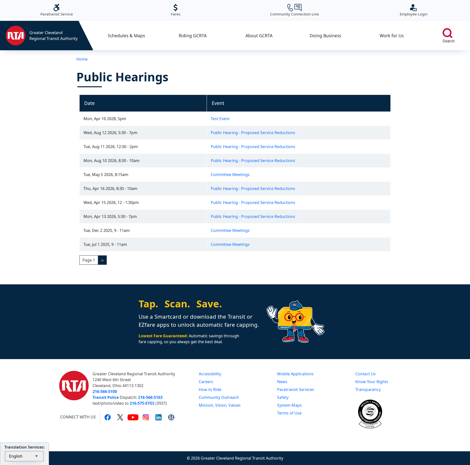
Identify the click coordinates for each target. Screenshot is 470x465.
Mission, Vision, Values (220, 405)
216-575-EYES (142, 403)
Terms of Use (289, 413)
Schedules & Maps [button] (126, 35)
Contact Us (365, 374)
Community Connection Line (294, 10)
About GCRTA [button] (259, 35)
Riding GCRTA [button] (193, 35)
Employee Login (413, 10)
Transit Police (106, 397)
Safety (283, 397)
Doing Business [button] (325, 35)
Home (82, 59)
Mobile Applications (295, 374)
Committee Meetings (230, 174)
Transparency (368, 389)
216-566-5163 (150, 397)
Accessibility (210, 374)
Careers (206, 381)
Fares (175, 10)
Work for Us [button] (392, 35)
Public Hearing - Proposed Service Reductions (253, 132)
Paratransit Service (56, 10)
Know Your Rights (371, 381)
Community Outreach (219, 397)
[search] (447, 33)
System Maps (289, 405)
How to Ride (210, 389)
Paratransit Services (295, 389)
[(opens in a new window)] (108, 417)
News (282, 381)
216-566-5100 (105, 391)
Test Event (220, 118)
